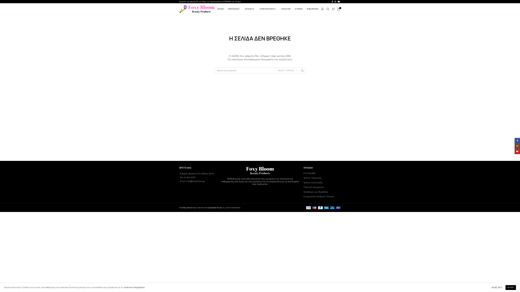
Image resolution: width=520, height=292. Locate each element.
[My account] (322, 9)
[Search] (328, 9)
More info (497, 287)
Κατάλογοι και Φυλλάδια (315, 192)
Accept (510, 287)
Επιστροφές (309, 173)
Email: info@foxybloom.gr (192, 181)
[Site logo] (196, 9)
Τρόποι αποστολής (313, 183)
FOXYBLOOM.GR (186, 208)
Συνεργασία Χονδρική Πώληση (318, 197)
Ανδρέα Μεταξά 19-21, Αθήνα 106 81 (197, 174)
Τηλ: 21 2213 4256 (188, 178)
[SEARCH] (302, 70)
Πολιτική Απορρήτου (313, 187)
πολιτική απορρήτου (134, 287)
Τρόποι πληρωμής (312, 178)
